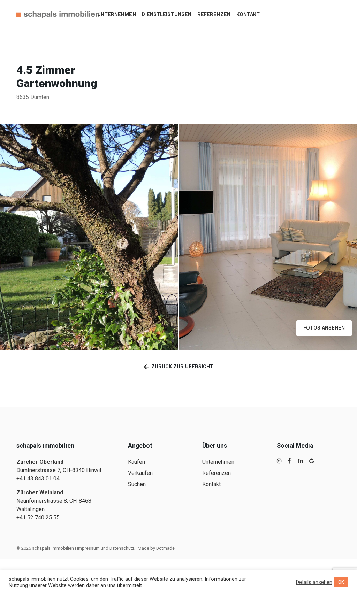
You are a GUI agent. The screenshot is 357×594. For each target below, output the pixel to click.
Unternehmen (116, 14)
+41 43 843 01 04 (38, 478)
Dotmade (165, 548)
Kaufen (136, 461)
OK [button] (341, 582)
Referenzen (213, 14)
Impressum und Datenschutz (106, 548)
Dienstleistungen (166, 14)
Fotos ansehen (324, 328)
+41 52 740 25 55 (38, 517)
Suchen (137, 484)
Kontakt (248, 14)
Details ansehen (314, 582)
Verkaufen (140, 473)
